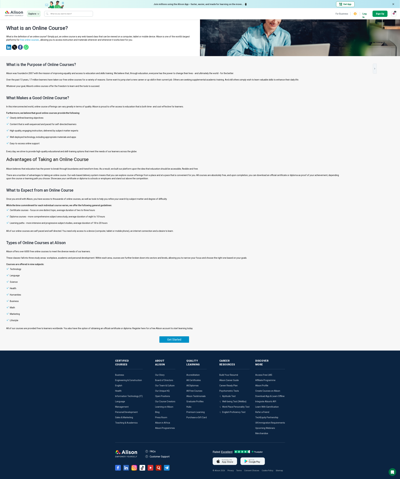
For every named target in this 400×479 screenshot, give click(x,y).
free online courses (29, 40)
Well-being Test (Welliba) (234, 401)
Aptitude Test (229, 396)
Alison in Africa (162, 422)
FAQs (153, 451)
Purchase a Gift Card (196, 417)
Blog (157, 412)
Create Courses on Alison (267, 391)
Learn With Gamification (267, 407)
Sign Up (380, 14)
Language (120, 401)
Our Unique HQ (162, 391)
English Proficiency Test (233, 412)
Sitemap (279, 470)
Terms (239, 470)
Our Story (160, 375)
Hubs (188, 407)
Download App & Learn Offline (270, 396)
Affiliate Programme (265, 380)
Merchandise (261, 433)
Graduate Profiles (195, 401)
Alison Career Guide (229, 380)
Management (122, 407)
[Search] (47, 14)
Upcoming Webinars (265, 428)
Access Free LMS (263, 375)
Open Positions (162, 396)
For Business (342, 14)
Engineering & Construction (128, 380)
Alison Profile (261, 385)
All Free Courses (194, 391)
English (118, 385)
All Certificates (193, 380)
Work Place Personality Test (236, 407)
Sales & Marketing (124, 417)
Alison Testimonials (196, 396)
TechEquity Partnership (266, 417)
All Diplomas (192, 385)
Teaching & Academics (126, 422)
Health (118, 391)
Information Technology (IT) (129, 396)
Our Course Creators (165, 401)
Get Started (174, 339)
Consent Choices (251, 470)
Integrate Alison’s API (265, 401)
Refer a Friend (262, 412)
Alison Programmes (165, 428)
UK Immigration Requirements (270, 422)
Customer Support (160, 456)
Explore (32, 14)
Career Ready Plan (228, 385)
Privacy (231, 470)
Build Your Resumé (228, 375)
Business (119, 375)
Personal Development (126, 412)
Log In (364, 14)
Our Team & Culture (165, 385)
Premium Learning (195, 412)
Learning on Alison (164, 407)
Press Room (161, 417)
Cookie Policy (267, 470)
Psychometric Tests (229, 391)
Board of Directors (164, 380)
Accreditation (193, 375)
